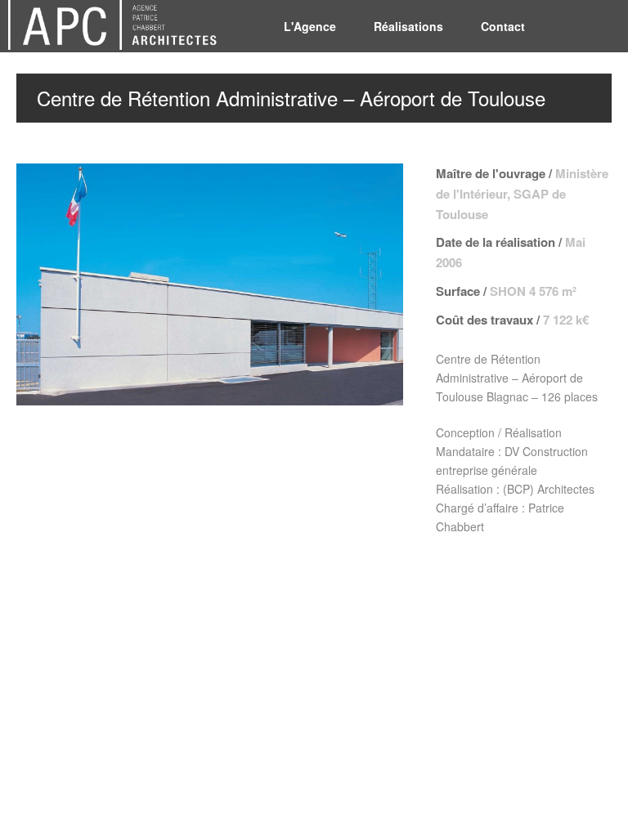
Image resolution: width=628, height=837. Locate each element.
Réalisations (408, 26)
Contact (503, 26)
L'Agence (310, 26)
